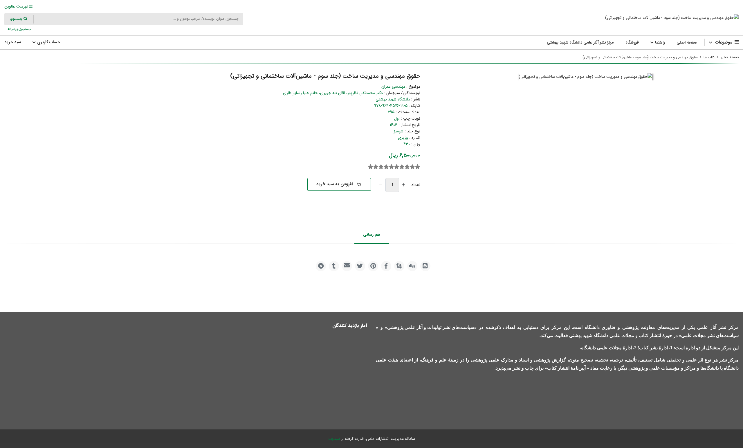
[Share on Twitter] (360, 266)
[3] (407, 167)
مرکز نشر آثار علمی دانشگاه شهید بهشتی (580, 42)
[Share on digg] (412, 266)
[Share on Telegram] (321, 266)
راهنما (659, 42)
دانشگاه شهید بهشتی (393, 99)
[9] (375, 167)
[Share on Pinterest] (373, 266)
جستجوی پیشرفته (19, 29)
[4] (402, 167)
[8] (381, 167)
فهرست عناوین (16, 6)
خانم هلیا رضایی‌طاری (300, 93)
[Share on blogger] (425, 266)
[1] (417, 167)
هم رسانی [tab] (371, 234)
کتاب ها (709, 57)
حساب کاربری (48, 42)
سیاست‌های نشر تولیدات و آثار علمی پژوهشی (430, 327)
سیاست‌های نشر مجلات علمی (710, 335)
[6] (391, 167)
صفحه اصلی (687, 42)
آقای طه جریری (332, 93)
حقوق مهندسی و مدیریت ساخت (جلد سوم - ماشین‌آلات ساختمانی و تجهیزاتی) (640, 57)
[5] (396, 167)
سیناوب (334, 439)
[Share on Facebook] (386, 266)
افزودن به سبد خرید (334, 184)
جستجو (17, 19)
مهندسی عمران (393, 86)
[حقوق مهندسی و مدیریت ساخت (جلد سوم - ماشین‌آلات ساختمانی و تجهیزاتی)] (672, 17)
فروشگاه (632, 42)
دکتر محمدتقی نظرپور (365, 93)
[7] (386, 167)
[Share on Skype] (399, 266)
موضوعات (723, 42)
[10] (370, 167)
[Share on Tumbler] (334, 266)
